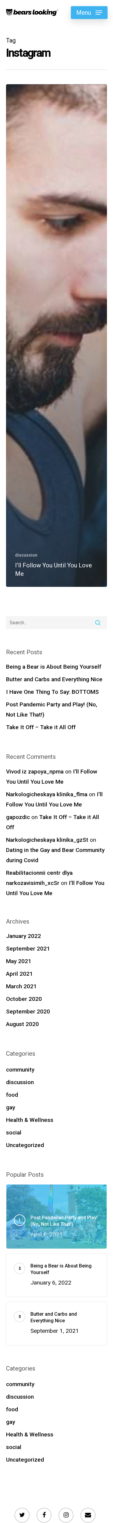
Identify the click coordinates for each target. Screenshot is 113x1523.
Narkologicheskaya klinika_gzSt (47, 839)
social (13, 1132)
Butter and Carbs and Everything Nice (54, 679)
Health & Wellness (29, 1119)
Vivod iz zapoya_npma (35, 771)
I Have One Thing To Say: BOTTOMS (52, 691)
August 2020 (22, 1024)
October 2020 (24, 998)
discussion (26, 555)
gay (10, 1107)
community (20, 1069)
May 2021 (18, 961)
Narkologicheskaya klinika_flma (46, 794)
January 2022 (23, 936)
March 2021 (21, 986)
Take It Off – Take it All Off (41, 727)
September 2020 (28, 1011)
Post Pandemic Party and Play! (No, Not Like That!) (51, 709)
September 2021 (28, 948)
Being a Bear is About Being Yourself (53, 666)
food (12, 1094)
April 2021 (19, 973)
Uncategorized (25, 1145)
